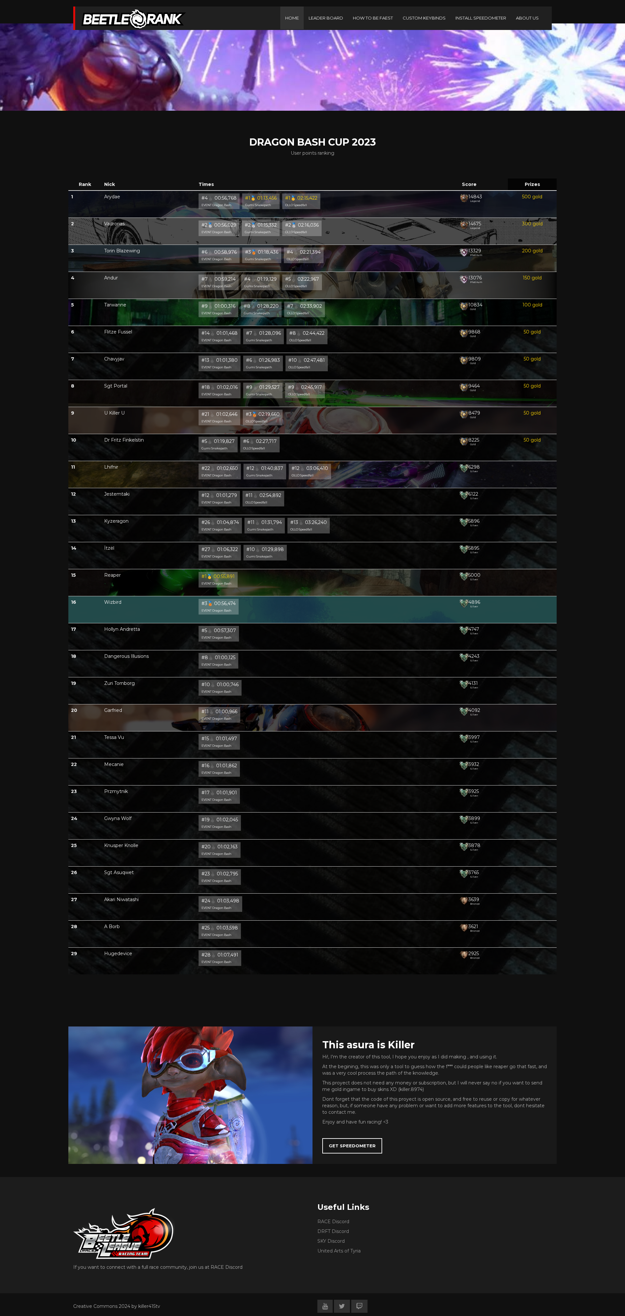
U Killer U (114, 413)
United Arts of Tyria (339, 1251)
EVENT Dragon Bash (216, 205)
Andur (111, 278)
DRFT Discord (333, 1231)
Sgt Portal (115, 386)
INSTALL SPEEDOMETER (480, 18)
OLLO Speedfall (296, 205)
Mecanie (114, 764)
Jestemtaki (117, 494)
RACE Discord (333, 1221)
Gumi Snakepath (258, 205)
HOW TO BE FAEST (373, 18)
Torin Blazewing (122, 251)
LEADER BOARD (326, 18)
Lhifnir (111, 467)
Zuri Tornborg (119, 683)
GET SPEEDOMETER (352, 1145)
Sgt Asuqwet (119, 872)
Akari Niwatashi (121, 899)
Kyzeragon (116, 521)
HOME (292, 18)
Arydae (112, 197)
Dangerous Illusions (126, 656)
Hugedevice (118, 953)
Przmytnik (116, 791)
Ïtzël (109, 548)
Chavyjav (114, 359)
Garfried (113, 710)
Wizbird (112, 602)
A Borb (112, 926)
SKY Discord (331, 1241)
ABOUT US (527, 18)
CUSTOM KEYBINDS (424, 18)
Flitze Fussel (118, 332)
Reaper (112, 575)
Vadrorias (114, 224)
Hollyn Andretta (122, 629)
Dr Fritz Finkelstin (124, 440)
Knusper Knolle (121, 845)
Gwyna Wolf (118, 818)
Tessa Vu (114, 737)
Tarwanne (115, 305)
